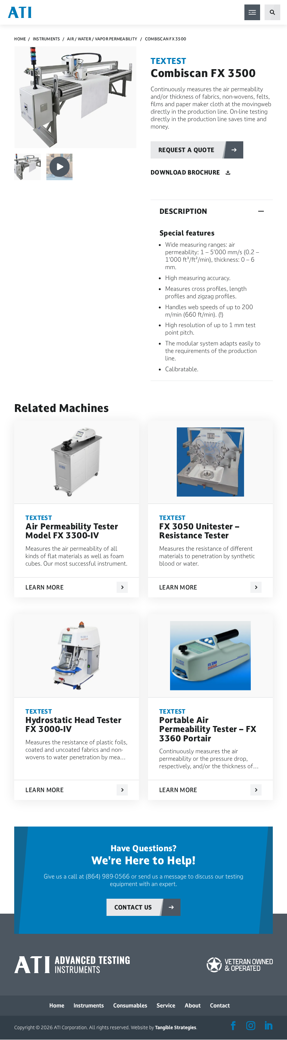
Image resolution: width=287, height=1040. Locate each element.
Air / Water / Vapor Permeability (102, 39)
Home (20, 39)
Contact (220, 1005)
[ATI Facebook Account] (233, 1026)
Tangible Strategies (175, 1028)
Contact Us (133, 907)
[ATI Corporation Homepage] (19, 11)
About (193, 1005)
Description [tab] (183, 211)
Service (166, 1005)
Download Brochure (185, 172)
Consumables (130, 1005)
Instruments (46, 39)
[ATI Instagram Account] (250, 1026)
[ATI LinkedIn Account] (268, 1026)
